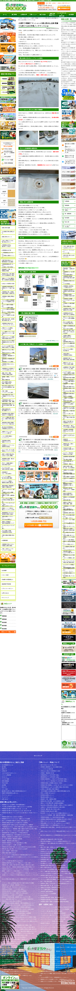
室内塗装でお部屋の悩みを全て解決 (49, 811)
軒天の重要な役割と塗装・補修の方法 (7, 382)
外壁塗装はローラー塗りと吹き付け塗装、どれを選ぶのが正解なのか (18, 905)
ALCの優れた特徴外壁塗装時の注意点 (7, 531)
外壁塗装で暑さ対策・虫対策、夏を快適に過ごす (52, 897)
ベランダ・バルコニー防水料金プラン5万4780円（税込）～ (54, 781)
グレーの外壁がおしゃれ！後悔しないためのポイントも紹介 (16, 959)
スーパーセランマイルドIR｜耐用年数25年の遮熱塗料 (53, 913)
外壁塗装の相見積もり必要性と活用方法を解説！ (68, 291)
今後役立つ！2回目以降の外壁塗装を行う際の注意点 (53, 807)
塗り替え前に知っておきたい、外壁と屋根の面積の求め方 (15, 911)
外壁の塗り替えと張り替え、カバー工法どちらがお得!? (15, 848)
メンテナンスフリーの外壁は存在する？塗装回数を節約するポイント (18, 854)
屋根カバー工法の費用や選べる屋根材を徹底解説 (8, 279)
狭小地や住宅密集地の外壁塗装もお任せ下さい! (8, 427)
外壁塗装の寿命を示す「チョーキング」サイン (8, 324)
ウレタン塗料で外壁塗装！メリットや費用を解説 (7, 306)
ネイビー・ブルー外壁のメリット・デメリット (68, 521)
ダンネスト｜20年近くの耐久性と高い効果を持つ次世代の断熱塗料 (56, 931)
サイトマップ (5, 597)
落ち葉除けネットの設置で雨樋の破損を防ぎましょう (53, 863)
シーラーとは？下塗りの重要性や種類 (68, 372)
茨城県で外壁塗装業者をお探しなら (10, 793)
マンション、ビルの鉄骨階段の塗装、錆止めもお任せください (55, 869)
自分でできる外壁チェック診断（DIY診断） (12, 844)
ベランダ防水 (8, 92)
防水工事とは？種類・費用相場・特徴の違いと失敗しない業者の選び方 (18, 927)
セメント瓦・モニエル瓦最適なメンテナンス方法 (8, 450)
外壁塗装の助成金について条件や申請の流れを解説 (52, 817)
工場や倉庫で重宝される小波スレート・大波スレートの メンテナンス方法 (19, 919)
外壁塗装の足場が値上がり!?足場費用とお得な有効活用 (53, 899)
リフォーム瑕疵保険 (6, 775)
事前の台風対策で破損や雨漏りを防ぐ (68, 494)
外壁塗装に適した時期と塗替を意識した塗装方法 (8, 292)
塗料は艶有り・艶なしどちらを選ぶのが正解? (69, 426)
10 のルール (4, 777)
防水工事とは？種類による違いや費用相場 (8, 495)
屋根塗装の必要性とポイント (47, 797)
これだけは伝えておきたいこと (9, 773)
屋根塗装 (8, 83)
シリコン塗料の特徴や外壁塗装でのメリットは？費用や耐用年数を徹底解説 (58, 939)
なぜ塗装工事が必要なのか (8, 232)
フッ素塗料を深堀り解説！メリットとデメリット (68, 548)
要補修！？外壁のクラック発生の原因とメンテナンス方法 (15, 871)
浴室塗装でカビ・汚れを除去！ (7, 473)
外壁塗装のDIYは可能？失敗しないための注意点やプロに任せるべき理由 (19, 846)
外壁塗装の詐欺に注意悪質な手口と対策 (68, 309)
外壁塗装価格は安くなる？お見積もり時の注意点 (7, 265)
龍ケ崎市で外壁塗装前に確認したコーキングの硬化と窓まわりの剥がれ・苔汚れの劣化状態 (68, 38)
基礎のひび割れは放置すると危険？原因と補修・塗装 (14, 949)
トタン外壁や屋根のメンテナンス (7, 436)
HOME (20, 18)
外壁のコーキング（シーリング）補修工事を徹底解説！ (53, 821)
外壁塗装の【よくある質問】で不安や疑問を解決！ (14, 804)
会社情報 (4, 785)
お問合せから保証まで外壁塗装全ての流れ (50, 771)
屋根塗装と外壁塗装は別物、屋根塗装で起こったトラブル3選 (16, 897)
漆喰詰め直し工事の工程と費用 (68, 444)
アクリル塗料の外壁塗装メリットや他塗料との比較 (8, 302)
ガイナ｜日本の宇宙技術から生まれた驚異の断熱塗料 (53, 933)
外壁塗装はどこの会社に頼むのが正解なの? (12, 901)
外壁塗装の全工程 (6, 250)
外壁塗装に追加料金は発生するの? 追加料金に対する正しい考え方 (56, 819)
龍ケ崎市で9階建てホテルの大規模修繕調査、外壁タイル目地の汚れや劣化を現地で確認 (68, 57)
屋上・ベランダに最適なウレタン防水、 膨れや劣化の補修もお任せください (19, 931)
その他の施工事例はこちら (51, 309)
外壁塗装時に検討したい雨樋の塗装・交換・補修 (8, 400)
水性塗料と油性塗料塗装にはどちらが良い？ (68, 431)
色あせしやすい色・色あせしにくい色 (70, 156)
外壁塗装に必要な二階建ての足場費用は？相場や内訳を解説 (55, 901)
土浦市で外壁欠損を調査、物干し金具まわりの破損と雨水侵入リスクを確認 (68, 71)
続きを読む (50, 379)
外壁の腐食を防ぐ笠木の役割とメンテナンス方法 (8, 396)
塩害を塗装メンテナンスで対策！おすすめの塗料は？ (14, 937)
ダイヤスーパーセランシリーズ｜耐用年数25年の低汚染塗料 (55, 917)
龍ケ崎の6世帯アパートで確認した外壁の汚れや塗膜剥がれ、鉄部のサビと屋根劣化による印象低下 (68, 84)
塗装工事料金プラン (52, 14)
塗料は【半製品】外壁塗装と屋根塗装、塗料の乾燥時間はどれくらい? (18, 903)
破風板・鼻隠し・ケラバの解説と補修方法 (8, 378)
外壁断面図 (5, 540)
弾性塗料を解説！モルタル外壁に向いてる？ (68, 553)
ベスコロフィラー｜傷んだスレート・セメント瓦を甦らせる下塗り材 (57, 915)
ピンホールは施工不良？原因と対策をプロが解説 (8, 346)
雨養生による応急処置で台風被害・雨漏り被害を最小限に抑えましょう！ (19, 947)
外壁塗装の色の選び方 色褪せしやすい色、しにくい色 (14, 808)
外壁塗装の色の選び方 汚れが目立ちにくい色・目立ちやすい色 (16, 810)
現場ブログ (26, 18)
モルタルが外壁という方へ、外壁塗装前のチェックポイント (55, 977)
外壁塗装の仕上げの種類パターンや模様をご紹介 (68, 557)
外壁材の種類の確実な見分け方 (67, 336)
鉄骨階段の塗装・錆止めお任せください (8, 459)
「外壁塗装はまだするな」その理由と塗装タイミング (8, 255)
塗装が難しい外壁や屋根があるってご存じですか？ (68, 413)
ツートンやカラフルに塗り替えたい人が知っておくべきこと (70, 162)
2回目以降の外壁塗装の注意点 (67, 354)
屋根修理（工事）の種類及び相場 (7, 270)
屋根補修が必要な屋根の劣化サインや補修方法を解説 (53, 865)
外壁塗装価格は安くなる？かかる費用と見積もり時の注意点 (55, 787)
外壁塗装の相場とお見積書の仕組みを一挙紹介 (51, 783)
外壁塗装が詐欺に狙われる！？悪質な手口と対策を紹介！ (15, 893)
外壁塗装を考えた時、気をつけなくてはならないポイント (15, 887)
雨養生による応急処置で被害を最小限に (68, 498)
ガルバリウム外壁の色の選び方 (68, 350)
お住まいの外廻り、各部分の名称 (9, 850)
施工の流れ (43, 14)
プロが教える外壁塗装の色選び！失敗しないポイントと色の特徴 (17, 806)
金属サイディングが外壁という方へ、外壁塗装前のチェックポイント (57, 981)
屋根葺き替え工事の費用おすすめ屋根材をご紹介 (8, 274)
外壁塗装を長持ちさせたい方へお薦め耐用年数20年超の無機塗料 (56, 965)
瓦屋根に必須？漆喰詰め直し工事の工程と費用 (51, 839)
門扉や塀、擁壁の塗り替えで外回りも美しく (51, 809)
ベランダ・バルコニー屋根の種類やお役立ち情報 (8, 491)
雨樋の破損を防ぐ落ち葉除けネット (6, 409)
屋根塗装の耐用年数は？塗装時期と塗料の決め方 (68, 512)
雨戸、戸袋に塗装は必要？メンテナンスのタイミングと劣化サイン (56, 881)
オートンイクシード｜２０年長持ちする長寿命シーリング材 (55, 937)
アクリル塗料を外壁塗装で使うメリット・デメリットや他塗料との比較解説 (58, 941)
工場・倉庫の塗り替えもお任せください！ (68, 247)
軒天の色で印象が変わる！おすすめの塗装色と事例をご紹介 (55, 853)
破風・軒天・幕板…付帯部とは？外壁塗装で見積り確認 (53, 847)
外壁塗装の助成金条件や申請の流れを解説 (68, 278)
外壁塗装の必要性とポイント (47, 795)
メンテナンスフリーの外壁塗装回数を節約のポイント (68, 341)
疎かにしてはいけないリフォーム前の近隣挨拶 (68, 318)
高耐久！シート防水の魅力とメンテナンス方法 (8, 509)
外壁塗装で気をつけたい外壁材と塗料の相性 (8, 545)
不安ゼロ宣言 (5, 783)
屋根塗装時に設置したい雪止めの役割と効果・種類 (8, 405)
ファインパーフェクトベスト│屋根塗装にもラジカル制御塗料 (55, 909)
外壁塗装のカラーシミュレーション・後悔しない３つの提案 (16, 818)
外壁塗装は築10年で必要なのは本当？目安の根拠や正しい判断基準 (17, 824)
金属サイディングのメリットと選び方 (7, 432)
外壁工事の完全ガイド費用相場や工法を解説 (7, 261)
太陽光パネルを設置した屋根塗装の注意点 (68, 471)
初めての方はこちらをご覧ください (49, 765)
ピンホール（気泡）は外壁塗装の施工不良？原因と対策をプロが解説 (18, 883)
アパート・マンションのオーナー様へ (68, 251)
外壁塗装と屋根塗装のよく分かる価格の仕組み (51, 767)
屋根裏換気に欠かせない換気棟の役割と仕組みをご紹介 (15, 935)
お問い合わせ (5, 593)
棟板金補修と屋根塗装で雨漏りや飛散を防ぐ (8, 486)
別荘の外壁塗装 (44, 895)
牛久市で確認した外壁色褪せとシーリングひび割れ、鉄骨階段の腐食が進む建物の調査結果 (68, 25)
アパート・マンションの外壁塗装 (48, 893)
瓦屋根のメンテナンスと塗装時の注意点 (8, 445)
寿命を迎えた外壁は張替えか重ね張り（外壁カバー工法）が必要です (57, 805)
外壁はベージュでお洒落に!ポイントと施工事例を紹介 (68, 539)
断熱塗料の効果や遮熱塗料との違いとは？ (68, 485)
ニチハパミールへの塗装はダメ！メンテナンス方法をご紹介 (16, 941)
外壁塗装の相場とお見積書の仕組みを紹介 (68, 296)
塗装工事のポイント (7, 236)
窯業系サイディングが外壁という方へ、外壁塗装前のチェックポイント (57, 979)
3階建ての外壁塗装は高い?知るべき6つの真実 (69, 327)
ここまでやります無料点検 (61, 14)
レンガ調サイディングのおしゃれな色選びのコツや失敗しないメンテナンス (19, 873)
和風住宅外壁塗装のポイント (68, 440)
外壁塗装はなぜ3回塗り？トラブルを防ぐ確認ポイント (14, 889)
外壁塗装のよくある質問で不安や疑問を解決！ (68, 273)
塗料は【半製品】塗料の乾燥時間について (8, 522)
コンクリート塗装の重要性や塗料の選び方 (7, 482)
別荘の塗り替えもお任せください (68, 256)
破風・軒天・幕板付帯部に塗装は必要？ (7, 373)
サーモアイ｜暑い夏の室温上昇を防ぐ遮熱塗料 (51, 911)
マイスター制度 (5, 779)
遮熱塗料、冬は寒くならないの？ (48, 955)
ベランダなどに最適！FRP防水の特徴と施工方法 (8, 500)
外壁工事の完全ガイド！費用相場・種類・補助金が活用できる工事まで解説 (19, 828)
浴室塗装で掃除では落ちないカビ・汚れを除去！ (52, 875)
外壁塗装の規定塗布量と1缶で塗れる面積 (68, 458)
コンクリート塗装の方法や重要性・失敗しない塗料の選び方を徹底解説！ (58, 879)
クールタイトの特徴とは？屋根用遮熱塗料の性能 (68, 566)
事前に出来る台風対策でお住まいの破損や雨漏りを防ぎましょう (17, 945)
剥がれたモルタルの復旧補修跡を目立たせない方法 (8, 342)
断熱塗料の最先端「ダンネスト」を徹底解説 (68, 489)
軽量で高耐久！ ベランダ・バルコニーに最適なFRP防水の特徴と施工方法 (19, 929)
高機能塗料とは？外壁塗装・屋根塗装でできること (8, 356)
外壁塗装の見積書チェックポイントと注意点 (68, 300)
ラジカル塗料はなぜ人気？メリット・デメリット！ (68, 571)
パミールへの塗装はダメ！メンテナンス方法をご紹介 (68, 480)
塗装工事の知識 (6, 227)
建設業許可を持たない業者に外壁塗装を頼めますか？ (14, 791)
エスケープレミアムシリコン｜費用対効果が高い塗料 (53, 919)
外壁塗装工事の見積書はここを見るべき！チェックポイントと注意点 (57, 785)
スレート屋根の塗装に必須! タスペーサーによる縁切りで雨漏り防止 (17, 899)
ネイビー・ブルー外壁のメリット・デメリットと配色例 (15, 957)
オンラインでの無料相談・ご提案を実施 (68, 269)
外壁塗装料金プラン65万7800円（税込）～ (51, 775)
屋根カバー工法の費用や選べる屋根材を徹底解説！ (52, 803)
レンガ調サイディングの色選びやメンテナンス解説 (8, 333)
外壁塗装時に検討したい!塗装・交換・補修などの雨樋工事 (54, 859)
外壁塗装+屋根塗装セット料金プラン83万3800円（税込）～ (55, 779)
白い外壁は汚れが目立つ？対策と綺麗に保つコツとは (68, 535)
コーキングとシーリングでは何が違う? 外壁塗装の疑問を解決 (16, 907)
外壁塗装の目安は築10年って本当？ (6, 245)
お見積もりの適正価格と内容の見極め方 (68, 305)
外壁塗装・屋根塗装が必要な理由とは (10, 840)
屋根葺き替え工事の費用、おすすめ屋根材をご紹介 (52, 801)
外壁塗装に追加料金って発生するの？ (68, 286)
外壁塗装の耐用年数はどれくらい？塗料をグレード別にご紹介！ (17, 862)
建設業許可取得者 (6, 584)
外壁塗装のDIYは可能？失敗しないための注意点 (69, 408)
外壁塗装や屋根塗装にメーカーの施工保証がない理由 (68, 381)
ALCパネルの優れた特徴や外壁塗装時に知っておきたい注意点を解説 (18, 909)
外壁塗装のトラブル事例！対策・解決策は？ (68, 507)
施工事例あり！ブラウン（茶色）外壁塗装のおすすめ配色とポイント (18, 967)
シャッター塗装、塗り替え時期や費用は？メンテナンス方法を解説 (56, 877)
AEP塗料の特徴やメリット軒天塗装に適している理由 (69, 575)
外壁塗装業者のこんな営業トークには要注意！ (68, 404)
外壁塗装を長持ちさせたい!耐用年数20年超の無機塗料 (69, 377)
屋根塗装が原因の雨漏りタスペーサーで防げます (8, 423)
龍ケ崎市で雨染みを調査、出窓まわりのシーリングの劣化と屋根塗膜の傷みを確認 (68, 31)
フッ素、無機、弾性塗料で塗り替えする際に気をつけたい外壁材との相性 (19, 917)
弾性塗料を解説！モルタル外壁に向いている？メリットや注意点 (17, 971)
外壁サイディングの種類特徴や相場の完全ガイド (8, 337)
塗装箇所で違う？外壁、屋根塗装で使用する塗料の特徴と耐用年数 (56, 957)
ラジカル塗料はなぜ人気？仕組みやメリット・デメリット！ (16, 973)
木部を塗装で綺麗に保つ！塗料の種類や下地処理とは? (68, 476)
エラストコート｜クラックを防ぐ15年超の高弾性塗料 (53, 927)
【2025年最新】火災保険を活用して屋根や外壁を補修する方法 (55, 791)
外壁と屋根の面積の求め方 (8, 536)
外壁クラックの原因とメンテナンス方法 (7, 328)
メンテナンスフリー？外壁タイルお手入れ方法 (68, 435)
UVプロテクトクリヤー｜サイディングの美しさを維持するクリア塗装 (57, 929)
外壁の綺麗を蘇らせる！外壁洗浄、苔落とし (68, 462)
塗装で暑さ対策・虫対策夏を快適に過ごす (8, 319)
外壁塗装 (8, 79)
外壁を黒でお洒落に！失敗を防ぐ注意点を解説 (68, 530)
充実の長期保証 (5, 781)
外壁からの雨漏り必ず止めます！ (48, 793)
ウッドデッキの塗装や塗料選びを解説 (7, 468)
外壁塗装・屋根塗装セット (8, 88)
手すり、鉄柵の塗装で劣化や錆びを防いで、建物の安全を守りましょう (57, 871)
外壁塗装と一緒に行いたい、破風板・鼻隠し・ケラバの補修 (55, 849)
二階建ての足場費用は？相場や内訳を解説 (68, 399)
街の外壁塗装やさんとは (7, 765)
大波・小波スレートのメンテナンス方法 (7, 549)
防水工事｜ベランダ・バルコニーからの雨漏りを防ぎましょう (55, 813)
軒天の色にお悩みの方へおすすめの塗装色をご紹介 (8, 387)
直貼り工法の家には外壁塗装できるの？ (68, 422)
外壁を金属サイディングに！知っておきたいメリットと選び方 (55, 823)
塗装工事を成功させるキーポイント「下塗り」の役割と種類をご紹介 (57, 971)
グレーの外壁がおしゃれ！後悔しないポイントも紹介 (68, 526)
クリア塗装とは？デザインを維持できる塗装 (8, 315)
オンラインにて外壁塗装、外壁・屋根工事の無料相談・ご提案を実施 (57, 815)
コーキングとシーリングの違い (8, 527)
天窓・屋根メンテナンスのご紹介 (7, 391)
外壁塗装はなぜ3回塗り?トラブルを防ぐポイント (8, 369)
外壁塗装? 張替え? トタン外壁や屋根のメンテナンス (53, 825)
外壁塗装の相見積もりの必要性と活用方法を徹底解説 (14, 891)
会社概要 (71, 14)
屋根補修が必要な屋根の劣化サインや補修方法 (8, 414)
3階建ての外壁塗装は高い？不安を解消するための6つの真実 (16, 834)
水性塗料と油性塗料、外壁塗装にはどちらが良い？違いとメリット (56, 963)
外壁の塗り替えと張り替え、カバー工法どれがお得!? (68, 332)
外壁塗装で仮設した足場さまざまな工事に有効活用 (68, 390)
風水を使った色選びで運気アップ (70, 145)
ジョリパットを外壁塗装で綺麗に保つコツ (68, 449)
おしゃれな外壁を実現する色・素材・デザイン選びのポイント (16, 955)
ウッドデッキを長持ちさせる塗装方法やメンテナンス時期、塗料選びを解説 (58, 873)
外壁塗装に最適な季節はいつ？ (8, 297)
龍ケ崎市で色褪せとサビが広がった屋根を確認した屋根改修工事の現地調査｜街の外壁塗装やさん (68, 65)
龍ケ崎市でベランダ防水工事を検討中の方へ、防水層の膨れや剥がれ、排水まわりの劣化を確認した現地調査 (68, 77)
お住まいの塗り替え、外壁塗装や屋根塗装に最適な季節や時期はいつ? (18, 867)
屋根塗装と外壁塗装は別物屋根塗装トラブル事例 (8, 360)
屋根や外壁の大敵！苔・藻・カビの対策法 (68, 467)
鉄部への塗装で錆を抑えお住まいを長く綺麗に (8, 455)
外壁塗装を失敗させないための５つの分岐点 (12, 816)
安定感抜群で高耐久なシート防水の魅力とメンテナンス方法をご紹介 (18, 933)
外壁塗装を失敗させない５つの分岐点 (68, 282)
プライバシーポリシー (7, 588)
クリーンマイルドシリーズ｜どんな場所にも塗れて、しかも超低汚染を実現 (58, 935)
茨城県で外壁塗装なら (7, 579)
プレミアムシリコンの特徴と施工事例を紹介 (68, 561)
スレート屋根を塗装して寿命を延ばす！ (50, 889)
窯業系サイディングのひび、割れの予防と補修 (68, 417)
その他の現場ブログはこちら (51, 455)
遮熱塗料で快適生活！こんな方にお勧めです (51, 923)
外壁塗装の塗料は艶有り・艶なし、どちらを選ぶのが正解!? (54, 961)
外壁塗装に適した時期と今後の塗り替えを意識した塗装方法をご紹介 (18, 864)
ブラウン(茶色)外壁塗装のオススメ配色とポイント (69, 544)
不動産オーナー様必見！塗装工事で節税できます (68, 386)
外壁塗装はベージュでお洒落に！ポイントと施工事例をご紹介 (16, 965)
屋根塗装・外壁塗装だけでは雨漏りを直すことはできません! (16, 836)
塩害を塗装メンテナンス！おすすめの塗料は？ (7, 518)
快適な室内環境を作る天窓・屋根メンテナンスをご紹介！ (54, 855)
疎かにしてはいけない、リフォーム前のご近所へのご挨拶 (15, 830)
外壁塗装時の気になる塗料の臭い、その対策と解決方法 (15, 832)
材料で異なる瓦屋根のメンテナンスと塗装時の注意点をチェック (56, 841)
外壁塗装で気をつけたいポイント (8, 364)
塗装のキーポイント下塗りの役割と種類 (68, 363)
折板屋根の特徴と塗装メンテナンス (6, 441)
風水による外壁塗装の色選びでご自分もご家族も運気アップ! (16, 820)
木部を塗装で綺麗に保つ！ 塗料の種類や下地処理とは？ (15, 939)
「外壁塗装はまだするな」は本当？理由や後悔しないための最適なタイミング (20, 826)
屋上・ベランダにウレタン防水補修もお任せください (8, 504)
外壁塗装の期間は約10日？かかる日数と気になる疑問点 (15, 822)
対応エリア (4, 787)
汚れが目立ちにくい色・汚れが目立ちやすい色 (70, 151)
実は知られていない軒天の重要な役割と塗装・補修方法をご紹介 (56, 851)
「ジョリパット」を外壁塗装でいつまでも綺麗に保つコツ (15, 915)
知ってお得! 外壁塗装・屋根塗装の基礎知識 (12, 838)
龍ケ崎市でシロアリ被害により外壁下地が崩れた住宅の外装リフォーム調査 (68, 44)
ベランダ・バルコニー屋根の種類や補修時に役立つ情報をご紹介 (17, 925)
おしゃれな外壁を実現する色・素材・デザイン (68, 517)
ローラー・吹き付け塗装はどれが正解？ (68, 453)
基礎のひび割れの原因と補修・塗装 (67, 503)
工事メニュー (33, 14)
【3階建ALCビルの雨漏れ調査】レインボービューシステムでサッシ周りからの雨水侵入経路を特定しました (68, 50)
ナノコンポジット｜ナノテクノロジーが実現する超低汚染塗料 (55, 925)
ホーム (5, 14)
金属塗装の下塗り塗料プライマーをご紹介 (68, 368)
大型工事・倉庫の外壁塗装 (47, 891)
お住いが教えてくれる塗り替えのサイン (7, 241)
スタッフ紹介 (5, 575)
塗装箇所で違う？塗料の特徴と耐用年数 (68, 359)
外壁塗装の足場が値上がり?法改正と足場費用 (68, 395)
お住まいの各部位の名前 (8, 283)
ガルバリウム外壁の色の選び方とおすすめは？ (13, 861)
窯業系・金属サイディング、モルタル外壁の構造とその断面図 (16, 913)
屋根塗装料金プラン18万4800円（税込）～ (51, 777)
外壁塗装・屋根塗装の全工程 (47, 773)
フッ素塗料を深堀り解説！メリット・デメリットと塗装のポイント (17, 969)
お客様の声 (24, 14)
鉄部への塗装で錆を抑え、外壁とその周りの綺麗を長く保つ (55, 867)
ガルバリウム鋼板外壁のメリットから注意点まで (68, 345)
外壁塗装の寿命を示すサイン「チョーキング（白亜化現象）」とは (17, 869)
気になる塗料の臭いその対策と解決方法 (68, 322)
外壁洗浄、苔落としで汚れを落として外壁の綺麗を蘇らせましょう (56, 883)
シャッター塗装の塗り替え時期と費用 (7, 477)
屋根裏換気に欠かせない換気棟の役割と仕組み (8, 513)
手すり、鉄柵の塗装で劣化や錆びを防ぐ (7, 464)
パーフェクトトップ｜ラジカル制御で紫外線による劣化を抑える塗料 (57, 907)
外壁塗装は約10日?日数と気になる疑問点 (68, 313)
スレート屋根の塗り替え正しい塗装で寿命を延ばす (8, 419)
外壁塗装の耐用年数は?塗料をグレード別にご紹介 (8, 288)
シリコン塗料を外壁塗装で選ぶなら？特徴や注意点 (8, 311)
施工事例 (14, 14)
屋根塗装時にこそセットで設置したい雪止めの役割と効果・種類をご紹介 (58, 861)
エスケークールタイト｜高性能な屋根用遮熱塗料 (52, 921)
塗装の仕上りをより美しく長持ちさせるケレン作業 (8, 351)
